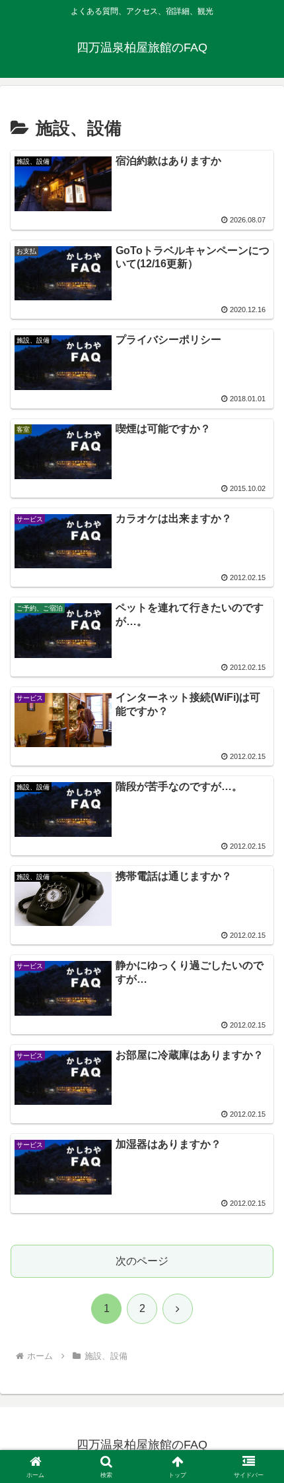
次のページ (142, 1261)
